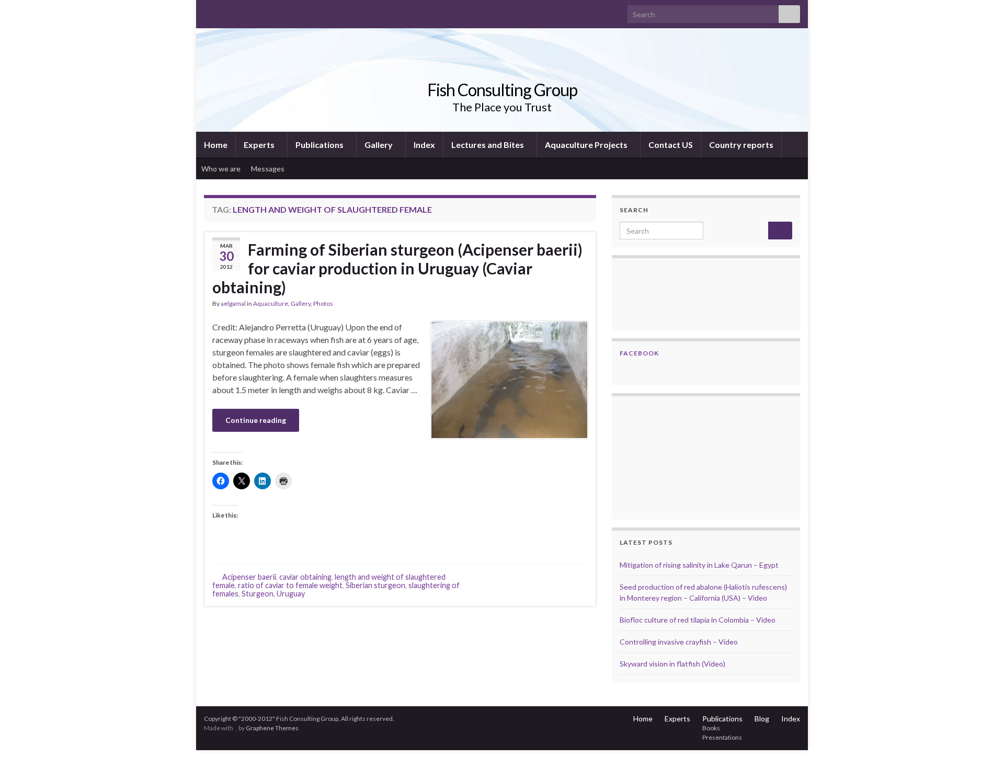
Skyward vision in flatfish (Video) (672, 663)
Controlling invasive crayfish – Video (679, 641)
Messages (268, 168)
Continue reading (255, 420)
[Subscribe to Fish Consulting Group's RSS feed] (209, 11)
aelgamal (233, 303)
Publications (320, 145)
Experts (260, 145)
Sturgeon (257, 593)
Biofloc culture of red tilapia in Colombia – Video (697, 619)
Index (424, 145)
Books (711, 728)
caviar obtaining (305, 576)
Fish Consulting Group (502, 89)
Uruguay (291, 593)
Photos (323, 303)
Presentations (722, 737)
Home (215, 145)
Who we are (221, 168)
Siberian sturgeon (375, 585)
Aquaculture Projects (587, 145)
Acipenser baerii (249, 576)
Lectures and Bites (488, 145)
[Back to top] (980, 734)
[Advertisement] (672, 456)
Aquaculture (270, 303)
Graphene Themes (272, 728)
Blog (762, 718)
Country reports (741, 145)
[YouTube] (242, 11)
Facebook (639, 353)
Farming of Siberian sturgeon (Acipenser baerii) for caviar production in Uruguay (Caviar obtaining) (397, 268)
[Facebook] (226, 11)
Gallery (379, 145)
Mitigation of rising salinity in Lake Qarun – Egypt (699, 564)
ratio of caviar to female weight (290, 585)
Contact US (670, 145)
